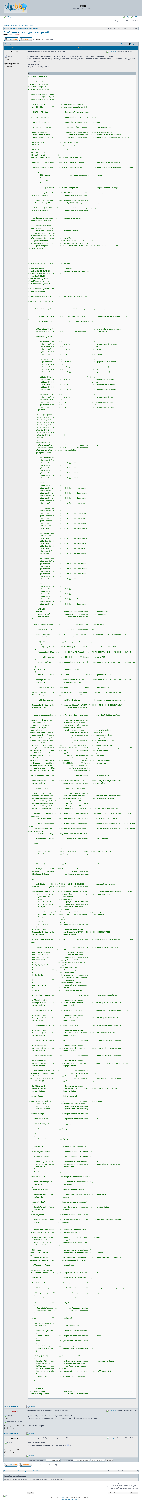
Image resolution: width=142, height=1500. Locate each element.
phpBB (61, 1497)
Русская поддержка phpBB (71, 1499)
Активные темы (27, 25)
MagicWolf (17, 34)
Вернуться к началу (11, 1406)
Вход (8, 17)
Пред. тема (125, 44)
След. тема (134, 44)
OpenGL (35, 28)
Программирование (24, 28)
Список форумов (10, 28)
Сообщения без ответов (11, 25)
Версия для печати (11, 44)
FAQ (127, 17)
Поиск (136, 17)
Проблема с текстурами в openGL (26, 32)
